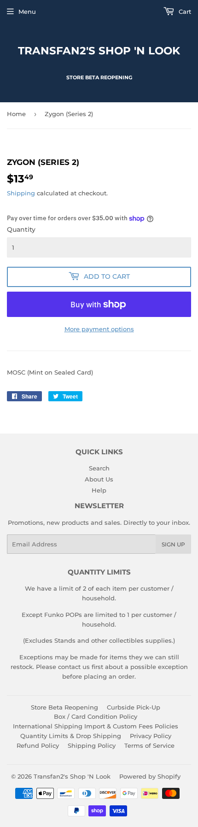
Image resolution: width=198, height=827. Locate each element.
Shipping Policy (92, 745)
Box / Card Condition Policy (95, 716)
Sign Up (173, 544)
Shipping (21, 193)
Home (16, 113)
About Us (99, 479)
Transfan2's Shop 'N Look (99, 50)
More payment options (99, 329)
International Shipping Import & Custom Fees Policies (95, 726)
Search (99, 468)
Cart (184, 11)
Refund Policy (38, 745)
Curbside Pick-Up (133, 707)
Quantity (21, 229)
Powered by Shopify (150, 776)
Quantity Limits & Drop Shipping (70, 735)
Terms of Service (149, 745)
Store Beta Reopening (64, 707)
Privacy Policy (150, 735)
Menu (27, 11)
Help (99, 490)
